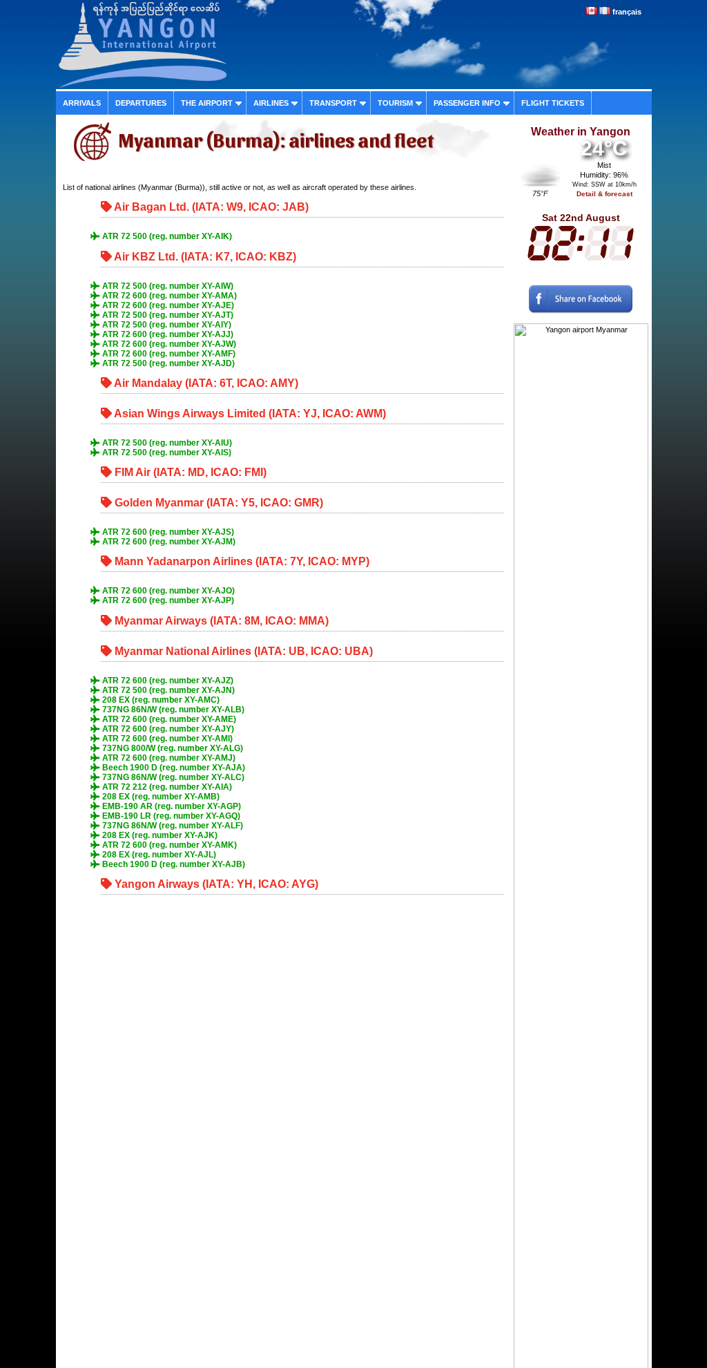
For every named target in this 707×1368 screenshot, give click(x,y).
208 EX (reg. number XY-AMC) (160, 700)
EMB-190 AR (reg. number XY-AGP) (170, 806)
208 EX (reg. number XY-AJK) (158, 835)
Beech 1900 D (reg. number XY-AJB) (172, 864)
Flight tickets (552, 103)
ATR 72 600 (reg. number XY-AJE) (167, 305)
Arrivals (82, 103)
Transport (333, 103)
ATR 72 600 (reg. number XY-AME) (168, 719)
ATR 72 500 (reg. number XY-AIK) (166, 236)
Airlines (271, 103)
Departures (140, 103)
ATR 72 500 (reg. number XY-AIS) (165, 452)
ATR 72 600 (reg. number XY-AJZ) (166, 680)
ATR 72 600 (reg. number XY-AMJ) (167, 758)
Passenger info (467, 103)
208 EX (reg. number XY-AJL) (158, 854)
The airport (207, 103)
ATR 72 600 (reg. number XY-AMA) (168, 296)
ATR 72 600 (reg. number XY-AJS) (167, 532)
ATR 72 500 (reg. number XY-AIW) (166, 286)
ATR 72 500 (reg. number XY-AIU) (166, 443)
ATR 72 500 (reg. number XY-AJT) (166, 315)
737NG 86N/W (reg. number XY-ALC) (172, 777)
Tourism (395, 103)
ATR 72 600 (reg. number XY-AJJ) (166, 334)
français (626, 12)
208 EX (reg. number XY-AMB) (160, 796)
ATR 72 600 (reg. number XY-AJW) (168, 344)
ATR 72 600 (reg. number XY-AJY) (167, 729)
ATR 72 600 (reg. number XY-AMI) (166, 738)
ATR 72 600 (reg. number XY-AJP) (167, 600)
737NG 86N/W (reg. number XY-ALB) (172, 709)
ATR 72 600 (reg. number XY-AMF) (167, 354)
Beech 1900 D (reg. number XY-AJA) (172, 767)
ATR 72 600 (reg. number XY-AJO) (167, 591)
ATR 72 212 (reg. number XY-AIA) (166, 787)
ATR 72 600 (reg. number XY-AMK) (168, 845)
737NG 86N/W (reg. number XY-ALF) (171, 825)
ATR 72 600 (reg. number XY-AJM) (167, 542)
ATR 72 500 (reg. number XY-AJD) (167, 363)
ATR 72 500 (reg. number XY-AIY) (165, 325)
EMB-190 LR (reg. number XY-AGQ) (170, 816)
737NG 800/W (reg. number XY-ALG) (171, 748)
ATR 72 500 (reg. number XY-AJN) (167, 690)
